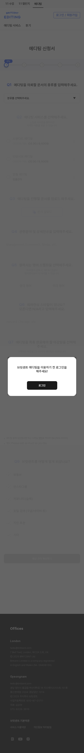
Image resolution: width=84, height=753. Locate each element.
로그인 (42, 385)
